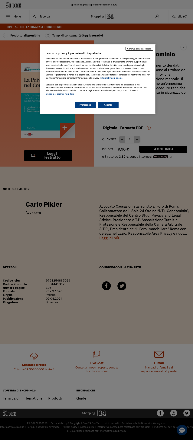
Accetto (108, 105)
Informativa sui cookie (111, 78)
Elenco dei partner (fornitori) (60, 94)
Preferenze (85, 105)
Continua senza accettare (139, 49)
